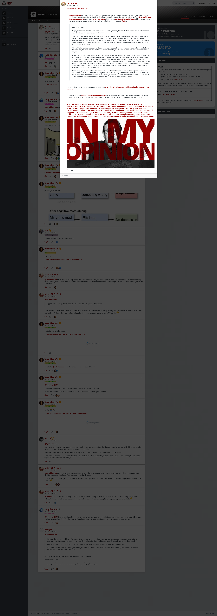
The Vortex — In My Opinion (78, 9)
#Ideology (138, 112)
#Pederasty (92, 112)
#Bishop (142, 108)
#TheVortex (76, 104)
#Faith (110, 104)
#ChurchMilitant (88, 104)
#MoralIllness (134, 116)
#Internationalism (121, 114)
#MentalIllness (122, 116)
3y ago (69, 5)
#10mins (150, 116)
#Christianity (137, 104)
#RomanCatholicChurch (144, 106)
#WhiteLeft (71, 114)
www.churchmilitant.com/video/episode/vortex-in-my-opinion (108, 88)
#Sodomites (71, 112)
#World (116, 104)
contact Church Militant (125, 19)
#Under (144, 116)
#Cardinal (81, 110)
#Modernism (108, 114)
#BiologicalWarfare (98, 108)
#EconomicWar (83, 108)
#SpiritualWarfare (74, 106)
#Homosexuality (129, 110)
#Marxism (89, 114)
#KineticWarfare (113, 108)
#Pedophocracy (103, 112)
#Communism (134, 114)
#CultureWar (72, 108)
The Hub (75, 5)
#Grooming (117, 110)
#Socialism (98, 114)
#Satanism (111, 116)
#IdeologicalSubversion (124, 106)
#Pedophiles (82, 112)
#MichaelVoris (101, 104)
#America (127, 104)
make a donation (98, 19)
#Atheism (81, 114)
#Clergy (129, 108)
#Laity (122, 108)
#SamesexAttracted (144, 110)
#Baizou (145, 112)
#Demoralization (108, 106)
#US (121, 104)
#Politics (129, 112)
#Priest (136, 108)
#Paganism (101, 116)
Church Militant (75, 15)
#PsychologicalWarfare (91, 106)
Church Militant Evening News (93, 95)
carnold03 (72, 3)
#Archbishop (72, 110)
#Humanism (71, 116)
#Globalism (92, 116)
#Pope (88, 110)
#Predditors (107, 110)
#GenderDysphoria (118, 112)
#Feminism (145, 114)
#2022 (69, 104)
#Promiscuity (96, 110)
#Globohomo (82, 116)
